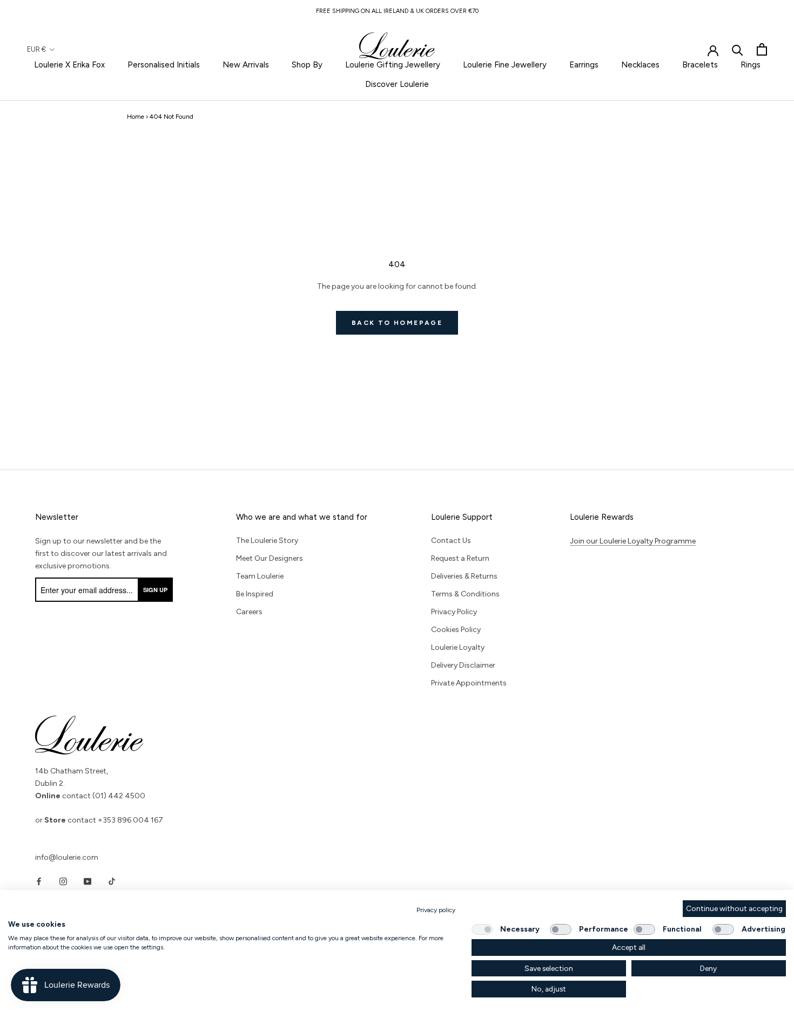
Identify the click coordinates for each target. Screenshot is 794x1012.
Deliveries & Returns (464, 576)
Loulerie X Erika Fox (69, 65)
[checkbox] (482, 929)
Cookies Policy (456, 629)
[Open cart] (762, 49)
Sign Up (155, 590)
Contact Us (451, 540)
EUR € (36, 49)
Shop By (307, 65)
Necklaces (640, 65)
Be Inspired (254, 594)
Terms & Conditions (465, 594)
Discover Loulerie (397, 84)
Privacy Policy (454, 611)
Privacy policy (435, 910)
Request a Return (460, 558)
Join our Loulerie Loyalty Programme (633, 541)
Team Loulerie (260, 576)
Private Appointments (469, 683)
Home (135, 116)
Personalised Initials (163, 65)
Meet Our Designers (269, 558)
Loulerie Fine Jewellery (505, 65)
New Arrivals (246, 65)
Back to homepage (397, 323)
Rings (751, 65)
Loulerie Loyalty (458, 647)
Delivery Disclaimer (463, 665)
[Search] (737, 49)
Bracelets (700, 65)
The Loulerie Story (267, 540)
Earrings (583, 65)
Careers (249, 611)
